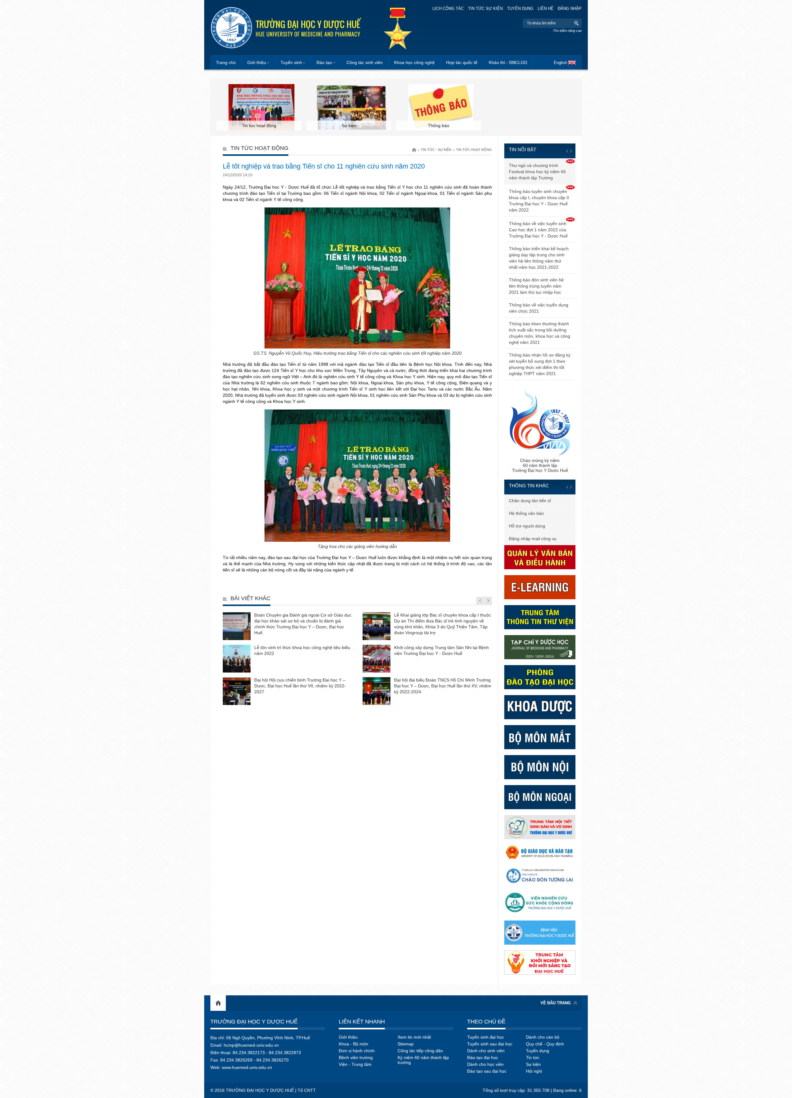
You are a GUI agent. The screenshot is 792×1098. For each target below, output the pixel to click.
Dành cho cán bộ (542, 1037)
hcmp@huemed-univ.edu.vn (251, 1045)
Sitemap (406, 1043)
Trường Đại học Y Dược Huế (254, 1022)
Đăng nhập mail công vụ (533, 538)
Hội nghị (534, 1071)
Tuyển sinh (291, 62)
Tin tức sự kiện (485, 8)
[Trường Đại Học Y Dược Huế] (285, 28)
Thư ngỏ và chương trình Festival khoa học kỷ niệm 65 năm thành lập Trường (537, 171)
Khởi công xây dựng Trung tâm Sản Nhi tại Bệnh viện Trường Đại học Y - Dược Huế (441, 650)
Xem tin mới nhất (414, 1037)
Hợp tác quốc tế (461, 62)
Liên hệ (545, 8)
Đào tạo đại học (482, 1057)
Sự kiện (533, 1064)
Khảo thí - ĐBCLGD (508, 62)
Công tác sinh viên (364, 62)
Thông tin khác (529, 485)
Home (218, 1003)
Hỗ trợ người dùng (527, 525)
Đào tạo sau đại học (486, 1071)
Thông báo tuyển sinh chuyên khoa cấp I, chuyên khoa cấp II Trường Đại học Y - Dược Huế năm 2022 (539, 200)
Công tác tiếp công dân (420, 1050)
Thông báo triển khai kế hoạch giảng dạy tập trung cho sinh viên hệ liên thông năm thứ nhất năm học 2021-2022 (539, 258)
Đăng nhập (570, 8)
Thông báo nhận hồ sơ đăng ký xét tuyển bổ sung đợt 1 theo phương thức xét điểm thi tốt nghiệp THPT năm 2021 (539, 364)
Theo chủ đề (486, 1022)
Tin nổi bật (522, 149)
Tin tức (532, 1057)
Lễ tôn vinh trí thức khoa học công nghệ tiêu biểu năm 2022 (302, 650)
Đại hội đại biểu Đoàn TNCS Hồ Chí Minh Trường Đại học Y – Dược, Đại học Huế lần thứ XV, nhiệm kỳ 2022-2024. (442, 685)
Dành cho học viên (485, 1064)
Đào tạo (324, 62)
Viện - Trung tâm (355, 1064)
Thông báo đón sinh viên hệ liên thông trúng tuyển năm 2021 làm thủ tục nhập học (536, 286)
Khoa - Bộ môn (353, 1043)
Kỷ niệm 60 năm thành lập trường (423, 1060)
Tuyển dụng (520, 8)
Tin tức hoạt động (474, 150)
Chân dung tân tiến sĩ (530, 500)
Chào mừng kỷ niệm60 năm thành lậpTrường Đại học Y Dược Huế (540, 465)
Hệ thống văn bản (526, 513)
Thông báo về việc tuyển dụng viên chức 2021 (538, 308)
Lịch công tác (448, 8)
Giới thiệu (256, 62)
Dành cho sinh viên (486, 1050)
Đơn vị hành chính (357, 1050)
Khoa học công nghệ (414, 62)
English (560, 62)
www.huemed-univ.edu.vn (247, 1067)
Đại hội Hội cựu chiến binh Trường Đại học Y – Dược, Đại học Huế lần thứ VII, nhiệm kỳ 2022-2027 (300, 685)
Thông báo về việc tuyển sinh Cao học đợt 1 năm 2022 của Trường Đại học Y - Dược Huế (538, 229)
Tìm (576, 23)
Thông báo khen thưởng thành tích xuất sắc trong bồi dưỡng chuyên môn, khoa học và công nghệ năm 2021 (539, 333)
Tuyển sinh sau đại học (489, 1043)
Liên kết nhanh (362, 1022)
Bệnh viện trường (356, 1057)
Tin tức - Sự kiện (436, 150)
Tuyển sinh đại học (485, 1037)
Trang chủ (226, 62)
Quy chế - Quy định (545, 1043)
